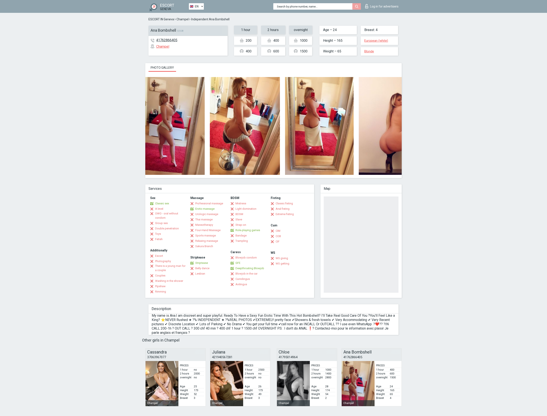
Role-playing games (247, 230)
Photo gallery (162, 67)
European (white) (376, 41)
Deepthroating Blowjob (249, 268)
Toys (158, 233)
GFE (237, 262)
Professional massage (209, 203)
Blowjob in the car (246, 273)
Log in (384, 6)
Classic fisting (284, 203)
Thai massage (204, 219)
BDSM (239, 214)
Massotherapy (204, 224)
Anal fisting (283, 208)
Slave (238, 219)
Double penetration (167, 228)
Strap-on (240, 224)
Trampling (241, 240)
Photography (163, 261)
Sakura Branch (204, 246)
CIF (277, 241)
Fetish (159, 239)
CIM (278, 230)
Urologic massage (206, 214)
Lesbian (200, 273)
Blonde (369, 51)
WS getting (282, 263)
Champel (182, 19)
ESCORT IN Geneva (161, 19)
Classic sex (162, 203)
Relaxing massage (206, 240)
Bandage (241, 235)
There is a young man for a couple (170, 268)
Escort (159, 255)
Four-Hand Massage (208, 230)
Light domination (245, 208)
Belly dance (202, 268)
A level (159, 208)
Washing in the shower (169, 280)
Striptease (201, 262)
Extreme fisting (285, 214)
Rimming (160, 291)
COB (278, 236)
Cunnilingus (242, 279)
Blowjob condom (246, 257)
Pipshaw (160, 286)
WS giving (282, 258)
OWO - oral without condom (166, 215)
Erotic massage (205, 208)
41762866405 (166, 40)
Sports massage (205, 235)
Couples (160, 275)
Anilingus (241, 284)
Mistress (240, 203)
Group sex (161, 223)
